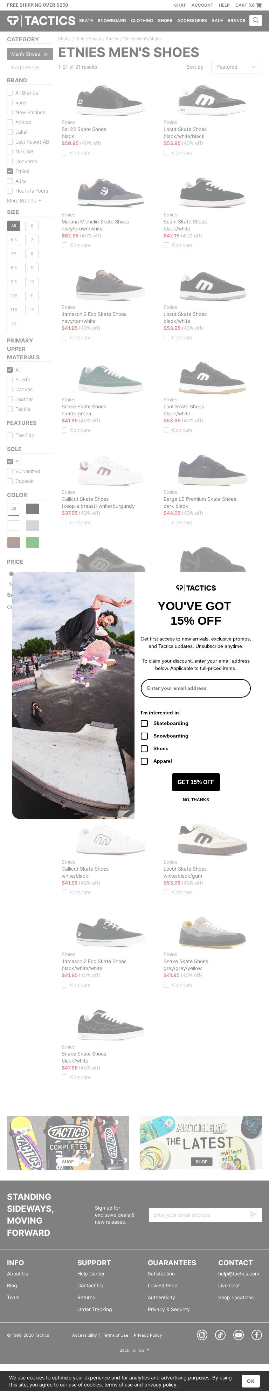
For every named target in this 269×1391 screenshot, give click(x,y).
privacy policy (160, 1384)
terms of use (118, 1384)
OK (251, 1381)
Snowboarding (170, 736)
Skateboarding (170, 723)
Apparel (162, 761)
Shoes (160, 748)
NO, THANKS (196, 799)
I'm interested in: (161, 712)
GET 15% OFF (196, 782)
